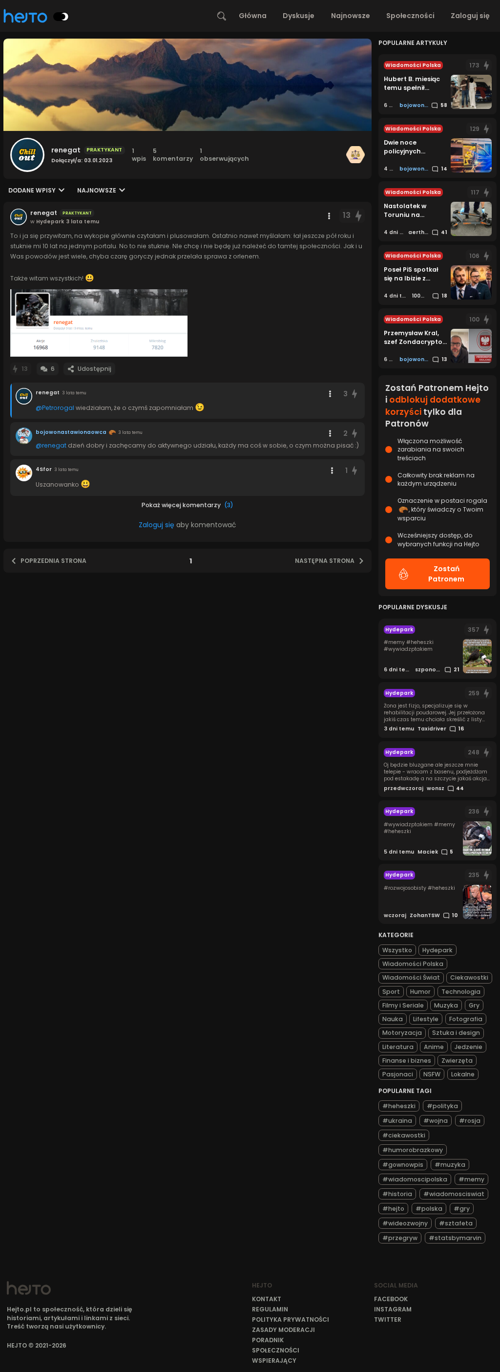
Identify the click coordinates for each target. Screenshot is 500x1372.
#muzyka (450, 1164)
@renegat (51, 445)
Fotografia (465, 1019)
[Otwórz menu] (329, 216)
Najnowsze (350, 16)
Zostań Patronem (446, 574)
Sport (391, 991)
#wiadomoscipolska (414, 1179)
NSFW (431, 1074)
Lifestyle (425, 1019)
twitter (387, 1319)
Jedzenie (468, 1047)
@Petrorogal (55, 408)
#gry (462, 1208)
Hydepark (437, 950)
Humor (420, 991)
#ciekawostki (403, 1135)
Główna (253, 16)
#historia (397, 1194)
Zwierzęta (457, 1060)
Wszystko (397, 950)
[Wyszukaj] (221, 16)
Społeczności (410, 16)
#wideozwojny (405, 1223)
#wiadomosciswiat (453, 1194)
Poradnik (268, 1340)
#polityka (442, 1106)
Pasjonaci (397, 1074)
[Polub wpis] (359, 216)
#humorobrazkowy (412, 1150)
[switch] (61, 16)
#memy (471, 1179)
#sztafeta (456, 1223)
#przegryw (399, 1238)
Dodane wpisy (32, 190)
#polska (429, 1208)
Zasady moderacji (283, 1330)
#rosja (469, 1120)
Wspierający (274, 1360)
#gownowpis (402, 1164)
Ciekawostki (469, 977)
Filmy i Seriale (403, 1005)
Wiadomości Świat (411, 977)
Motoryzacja (402, 1033)
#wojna (435, 1120)
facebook (391, 1299)
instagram (393, 1309)
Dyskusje (298, 16)
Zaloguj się (470, 16)
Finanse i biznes (406, 1060)
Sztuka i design (456, 1033)
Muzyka (446, 1005)
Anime (434, 1047)
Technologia (460, 991)
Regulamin (270, 1309)
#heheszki (399, 1106)
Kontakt (266, 1299)
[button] (99, 323)
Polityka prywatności (290, 1319)
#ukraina (397, 1120)
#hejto (393, 1208)
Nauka (392, 1019)
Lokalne (463, 1074)
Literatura (398, 1047)
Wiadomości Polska (412, 964)
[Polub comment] (354, 394)
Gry (474, 1005)
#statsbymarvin (455, 1238)
